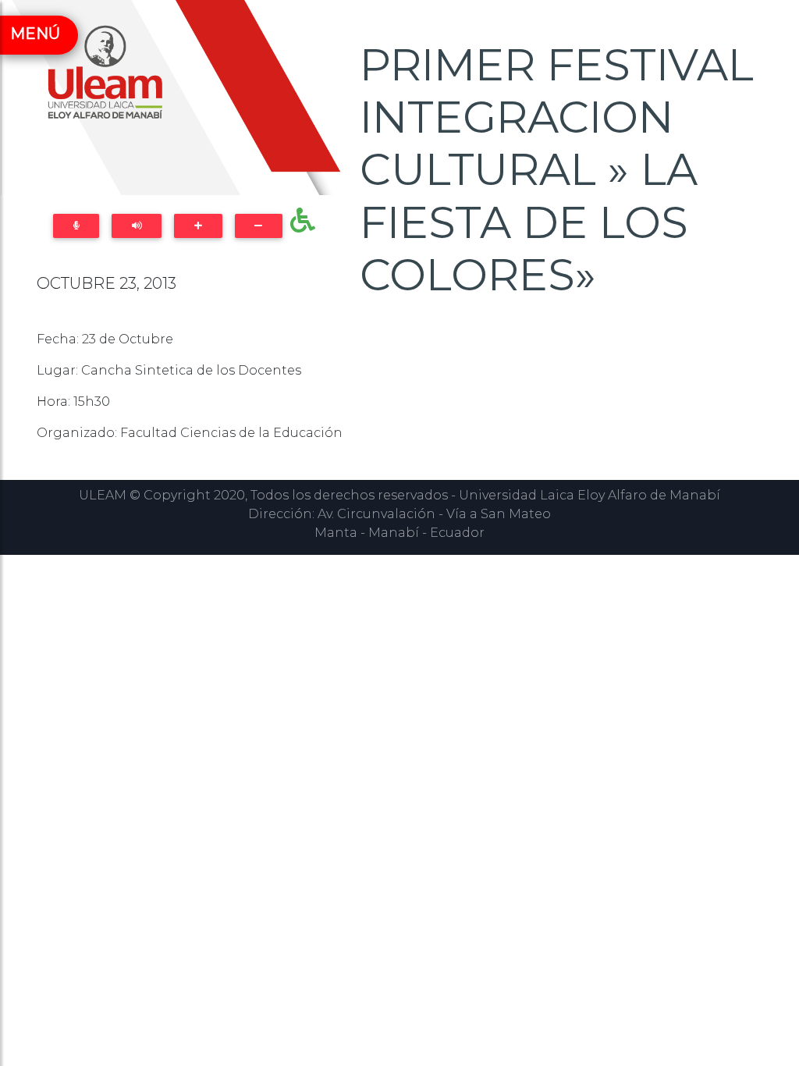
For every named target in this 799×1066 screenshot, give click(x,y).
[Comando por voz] (76, 226)
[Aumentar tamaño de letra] (198, 226)
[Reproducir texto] (137, 226)
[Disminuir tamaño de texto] (258, 226)
